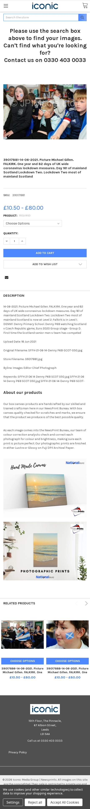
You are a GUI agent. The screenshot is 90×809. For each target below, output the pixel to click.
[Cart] (85, 5)
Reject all (35, 802)
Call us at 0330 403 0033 (45, 740)
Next (85, 603)
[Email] (6, 277)
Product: (17, 215)
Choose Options (22, 661)
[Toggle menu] (6, 5)
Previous (77, 603)
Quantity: (10, 233)
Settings (12, 802)
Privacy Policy (18, 752)
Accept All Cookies (64, 802)
